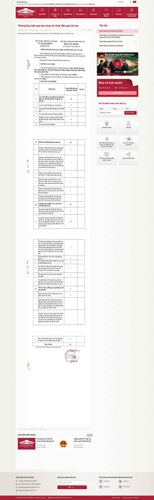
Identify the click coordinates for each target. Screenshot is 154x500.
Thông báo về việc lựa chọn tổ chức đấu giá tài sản (45, 440)
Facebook (107, 481)
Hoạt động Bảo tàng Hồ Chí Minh (111, 31)
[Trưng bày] (93, 10)
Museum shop (106, 127)
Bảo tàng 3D (80, 14)
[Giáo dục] (119, 10)
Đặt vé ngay (117, 93)
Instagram (107, 487)
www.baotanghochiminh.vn (27, 490)
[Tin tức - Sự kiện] (55, 10)
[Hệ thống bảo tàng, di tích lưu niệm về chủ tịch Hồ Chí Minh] (107, 139)
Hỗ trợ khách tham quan (132, 15)
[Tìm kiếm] (130, 2)
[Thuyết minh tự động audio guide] (107, 154)
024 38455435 (23, 484)
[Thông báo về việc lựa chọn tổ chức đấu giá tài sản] (26, 444)
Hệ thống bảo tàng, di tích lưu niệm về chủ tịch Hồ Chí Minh (106, 144)
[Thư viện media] (106, 10)
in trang (44, 429)
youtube (126, 481)
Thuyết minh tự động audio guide (106, 159)
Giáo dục (119, 14)
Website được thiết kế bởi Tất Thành (61, 498)
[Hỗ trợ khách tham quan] (132, 10)
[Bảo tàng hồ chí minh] (26, 12)
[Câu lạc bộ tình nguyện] (128, 139)
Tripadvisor (126, 487)
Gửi (69, 487)
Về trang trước (24, 429)
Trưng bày (93, 14)
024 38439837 (36, 484)
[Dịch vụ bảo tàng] (128, 154)
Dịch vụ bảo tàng (128, 158)
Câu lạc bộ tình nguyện (128, 144)
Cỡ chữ (84, 30)
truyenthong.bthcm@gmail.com (28, 487)
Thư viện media (106, 15)
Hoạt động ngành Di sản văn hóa (111, 41)
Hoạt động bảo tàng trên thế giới (111, 46)
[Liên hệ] (128, 123)
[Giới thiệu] (42, 10)
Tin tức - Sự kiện (55, 15)
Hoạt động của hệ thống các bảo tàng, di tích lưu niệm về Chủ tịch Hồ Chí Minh (117, 36)
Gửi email (35, 429)
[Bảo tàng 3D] (80, 10)
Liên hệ (128, 127)
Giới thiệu (42, 14)
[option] (55, 445)
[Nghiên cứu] (67, 10)
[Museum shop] (107, 123)
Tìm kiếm (131, 113)
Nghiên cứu (68, 14)
